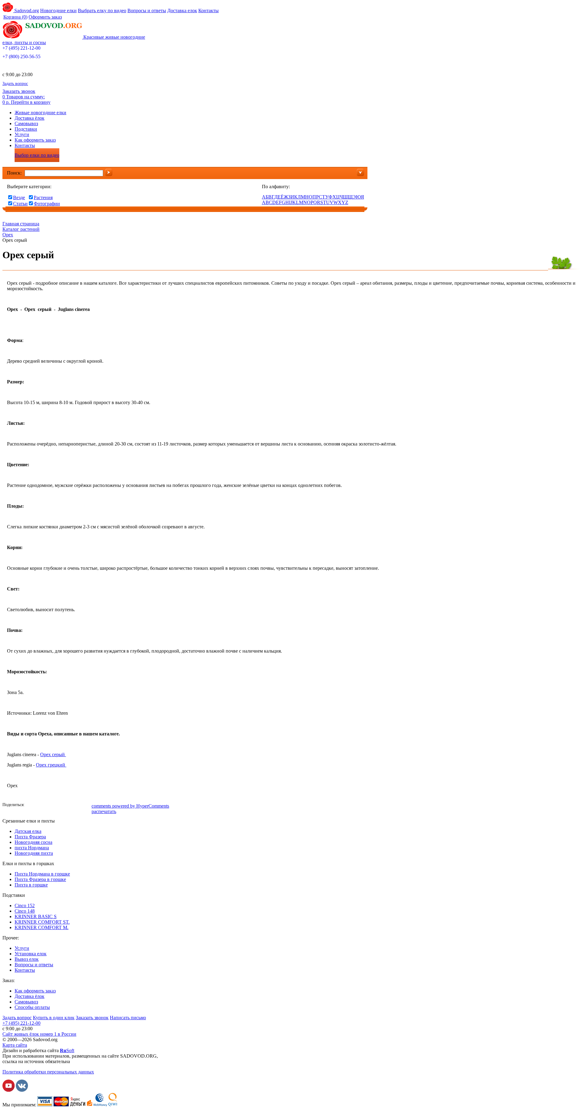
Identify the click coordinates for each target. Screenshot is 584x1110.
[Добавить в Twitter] (58, 805)
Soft (67, 1050)
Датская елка (28, 831)
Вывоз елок (27, 959)
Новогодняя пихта (34, 853)
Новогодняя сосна (33, 842)
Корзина (15, 16)
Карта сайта (14, 1045)
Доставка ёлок (29, 118)
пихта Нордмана (32, 847)
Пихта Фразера (30, 836)
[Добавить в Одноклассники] (49, 805)
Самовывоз (26, 123)
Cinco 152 (25, 905)
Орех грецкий (51, 764)
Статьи (20, 203)
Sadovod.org (26, 10)
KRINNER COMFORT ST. (42, 922)
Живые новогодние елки (40, 112)
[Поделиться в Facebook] (31, 805)
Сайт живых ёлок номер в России (39, 1034)
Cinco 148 (25, 911)
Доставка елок (182, 10)
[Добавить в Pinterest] (86, 805)
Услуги (22, 134)
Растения (43, 197)
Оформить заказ (45, 16)
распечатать (104, 811)
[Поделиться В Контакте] (40, 805)
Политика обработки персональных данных (48, 1071)
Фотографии (47, 203)
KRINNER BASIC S (36, 916)
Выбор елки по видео (37, 155)
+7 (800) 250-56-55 (21, 56)
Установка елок (31, 953)
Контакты (208, 10)
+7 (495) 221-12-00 (21, 48)
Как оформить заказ (35, 140)
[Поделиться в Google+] (67, 805)
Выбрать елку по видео (102, 10)
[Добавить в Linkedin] (77, 805)
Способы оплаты (32, 1007)
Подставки (26, 129)
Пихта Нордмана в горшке (42, 873)
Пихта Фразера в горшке (40, 879)
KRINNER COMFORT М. (41, 927)
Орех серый (52, 754)
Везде (19, 197)
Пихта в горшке (31, 884)
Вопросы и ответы (146, 10)
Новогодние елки (58, 10)
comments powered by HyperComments (130, 806)
